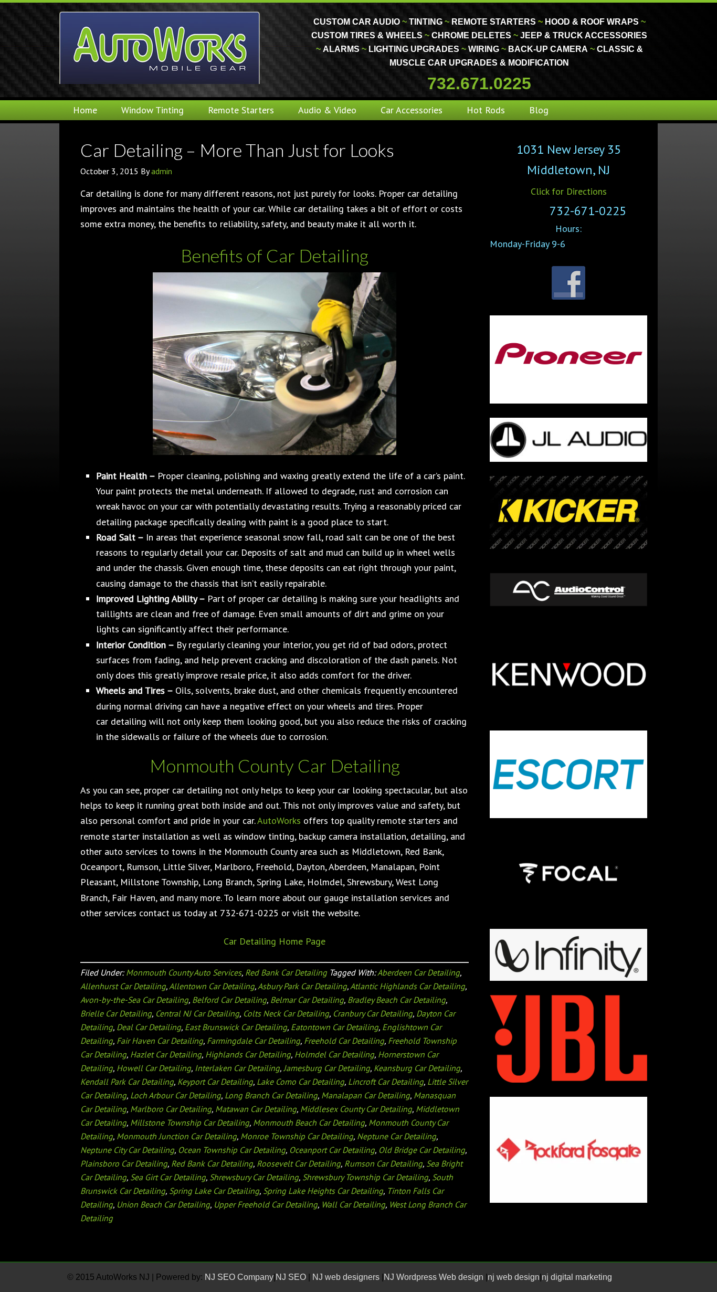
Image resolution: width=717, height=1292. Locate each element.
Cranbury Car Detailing (373, 1013)
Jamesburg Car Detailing (326, 1068)
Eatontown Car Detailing (334, 1027)
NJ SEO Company (239, 1277)
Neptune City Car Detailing (127, 1150)
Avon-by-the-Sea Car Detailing (134, 999)
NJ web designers (347, 1277)
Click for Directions (569, 191)
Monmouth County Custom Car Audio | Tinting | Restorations (160, 47)
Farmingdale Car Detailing (253, 1040)
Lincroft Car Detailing (386, 1081)
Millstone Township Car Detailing (189, 1122)
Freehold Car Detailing (344, 1040)
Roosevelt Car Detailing (299, 1163)
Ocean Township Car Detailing (232, 1150)
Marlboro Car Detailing (171, 1109)
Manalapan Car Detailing (365, 1095)
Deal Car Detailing (149, 1027)
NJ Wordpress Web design (435, 1277)
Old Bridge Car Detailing (421, 1150)
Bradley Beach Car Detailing (396, 999)
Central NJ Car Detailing (197, 1013)
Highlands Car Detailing (248, 1054)
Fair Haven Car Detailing (160, 1040)
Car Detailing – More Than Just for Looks (237, 150)
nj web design (514, 1277)
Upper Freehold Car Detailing (266, 1204)
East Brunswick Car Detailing (236, 1027)
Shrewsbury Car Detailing (254, 1177)
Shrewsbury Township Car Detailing (365, 1177)
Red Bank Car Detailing (286, 972)
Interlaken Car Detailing (237, 1068)
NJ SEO (292, 1277)
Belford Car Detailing (229, 999)
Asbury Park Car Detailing (302, 986)
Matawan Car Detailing (256, 1109)
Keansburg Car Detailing (417, 1068)
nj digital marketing (577, 1277)
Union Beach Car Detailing (163, 1204)
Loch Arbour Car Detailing (175, 1095)
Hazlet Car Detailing (166, 1054)
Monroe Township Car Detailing (296, 1136)
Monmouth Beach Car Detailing (309, 1122)
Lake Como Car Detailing (300, 1081)
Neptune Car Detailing (396, 1136)
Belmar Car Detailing (307, 999)
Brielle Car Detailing (116, 1013)
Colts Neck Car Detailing (286, 1013)
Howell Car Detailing (154, 1068)
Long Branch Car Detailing (271, 1095)
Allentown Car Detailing (212, 986)
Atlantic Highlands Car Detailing (407, 986)
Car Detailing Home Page (274, 941)
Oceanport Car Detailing (332, 1150)
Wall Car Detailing (353, 1204)
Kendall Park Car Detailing (127, 1081)
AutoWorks (279, 820)
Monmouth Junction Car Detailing (177, 1136)
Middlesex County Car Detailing (356, 1109)
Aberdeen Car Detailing (418, 972)
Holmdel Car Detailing (334, 1054)
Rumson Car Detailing (383, 1163)
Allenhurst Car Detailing (123, 986)
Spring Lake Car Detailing (214, 1190)
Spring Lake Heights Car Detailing (323, 1190)
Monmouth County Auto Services (183, 972)
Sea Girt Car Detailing (168, 1177)
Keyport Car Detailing (215, 1081)
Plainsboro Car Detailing (123, 1163)
